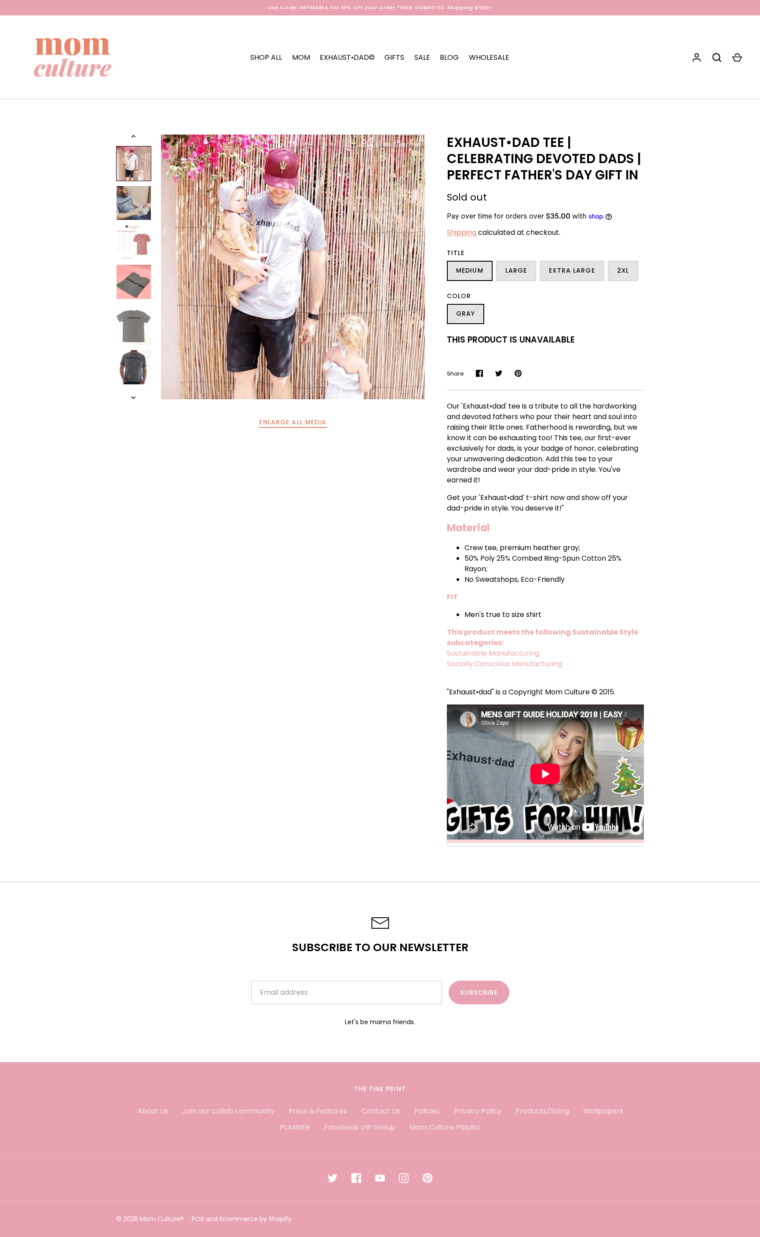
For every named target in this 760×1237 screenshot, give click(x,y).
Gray (465, 313)
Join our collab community (228, 1111)
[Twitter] (332, 1178)
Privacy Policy (477, 1111)
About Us (152, 1111)
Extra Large (572, 270)
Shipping (461, 232)
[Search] (717, 57)
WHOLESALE (489, 57)
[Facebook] (356, 1178)
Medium (469, 270)
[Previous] (134, 136)
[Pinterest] (427, 1178)
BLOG (449, 57)
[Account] (696, 57)
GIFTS (394, 57)
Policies (427, 1111)
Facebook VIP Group (359, 1127)
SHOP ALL (266, 57)
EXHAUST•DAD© (347, 57)
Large (516, 270)
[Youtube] (380, 1178)
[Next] (134, 397)
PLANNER (295, 1127)
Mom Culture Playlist (444, 1127)
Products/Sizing (542, 1111)
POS (198, 1219)
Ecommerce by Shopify (255, 1219)
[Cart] (737, 57)
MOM (301, 57)
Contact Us (380, 1111)
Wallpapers (603, 1111)
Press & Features (318, 1111)
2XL (623, 270)
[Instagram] (403, 1178)
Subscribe (478, 992)
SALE (422, 57)
